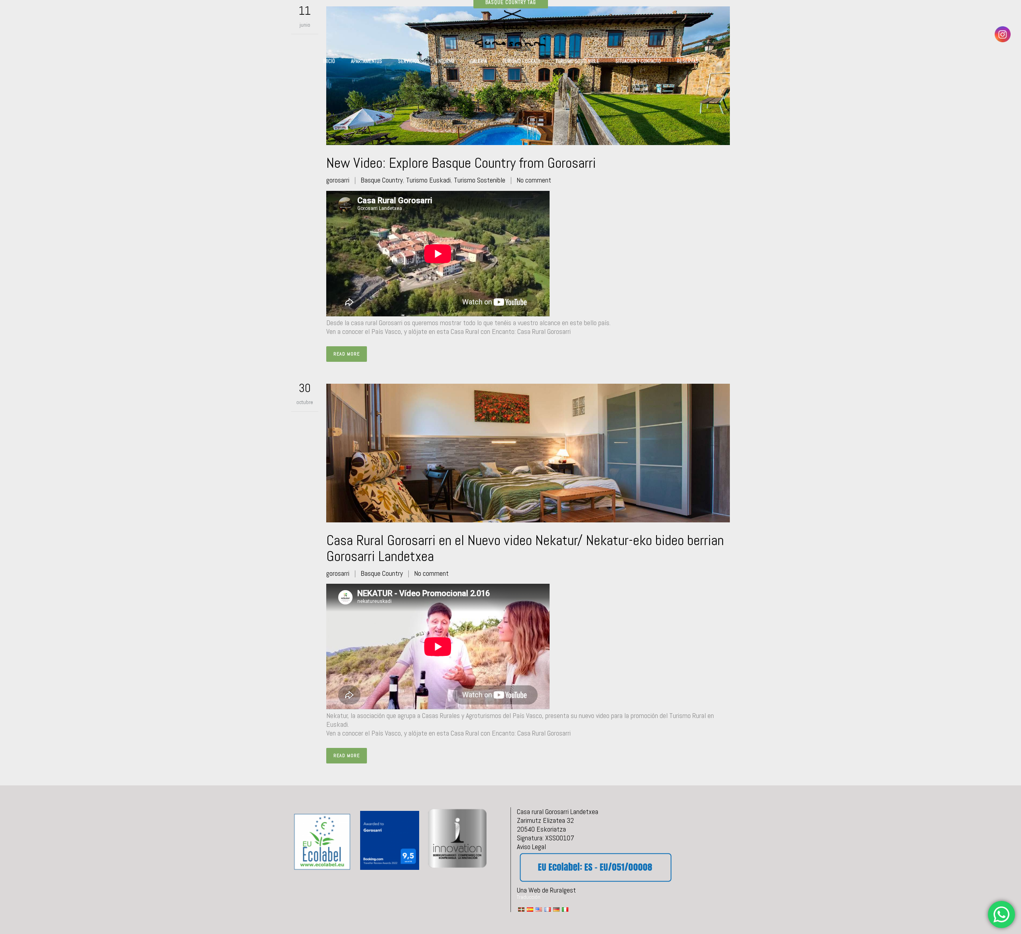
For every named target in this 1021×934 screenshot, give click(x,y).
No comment (533, 179)
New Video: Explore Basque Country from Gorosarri (461, 163)
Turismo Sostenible (479, 179)
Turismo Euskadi (428, 179)
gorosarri (337, 179)
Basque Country (382, 179)
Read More (346, 354)
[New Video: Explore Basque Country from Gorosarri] (528, 75)
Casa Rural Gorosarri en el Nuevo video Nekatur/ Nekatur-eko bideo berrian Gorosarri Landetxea (525, 548)
